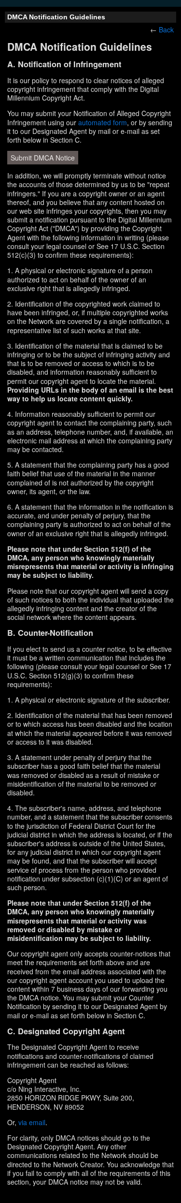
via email (31, 1122)
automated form (102, 122)
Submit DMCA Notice (43, 157)
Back (166, 29)
